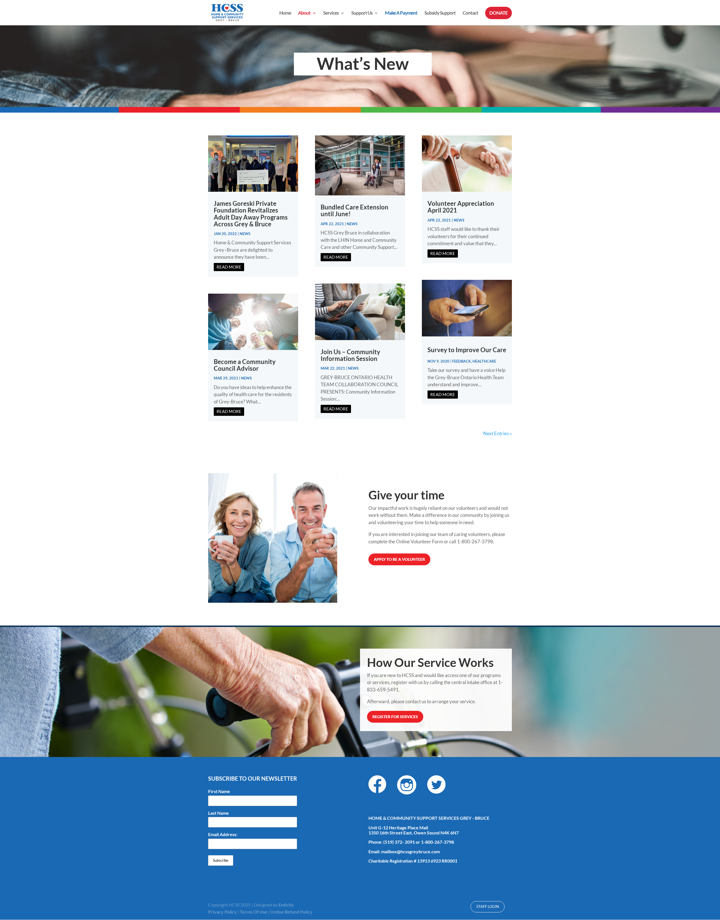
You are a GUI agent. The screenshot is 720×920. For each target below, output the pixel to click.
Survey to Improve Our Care (467, 350)
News (245, 233)
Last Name (218, 813)
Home (285, 13)
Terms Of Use (253, 911)
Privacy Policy (222, 911)
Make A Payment (401, 13)
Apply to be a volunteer (399, 559)
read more (229, 266)
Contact (470, 13)
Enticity (286, 904)
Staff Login (487, 906)
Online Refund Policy (291, 911)
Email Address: (222, 834)
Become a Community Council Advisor (245, 365)
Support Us (361, 13)
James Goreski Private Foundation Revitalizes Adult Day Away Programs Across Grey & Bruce (251, 214)
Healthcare (484, 361)
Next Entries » (497, 433)
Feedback (461, 361)
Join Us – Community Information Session (350, 355)
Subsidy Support (440, 13)
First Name (219, 791)
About (304, 13)
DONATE (498, 13)
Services (331, 13)
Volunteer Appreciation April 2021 (461, 207)
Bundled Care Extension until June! (354, 210)
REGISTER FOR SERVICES (395, 716)
